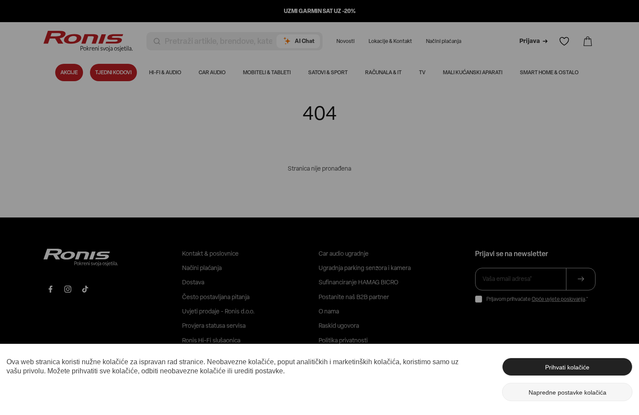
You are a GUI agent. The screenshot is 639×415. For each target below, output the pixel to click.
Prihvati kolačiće (567, 367)
